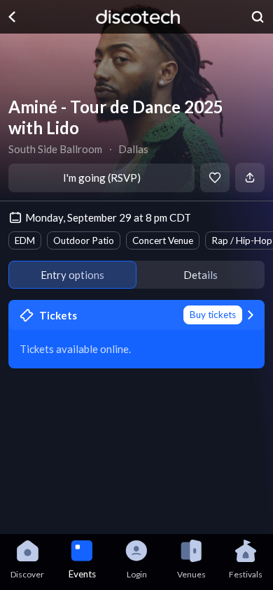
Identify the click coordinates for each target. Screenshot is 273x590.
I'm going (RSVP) (102, 177)
